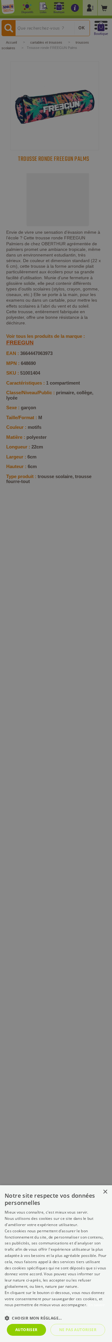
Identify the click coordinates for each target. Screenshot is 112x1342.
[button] (56, 1317)
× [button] (105, 1192)
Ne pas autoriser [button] (77, 1329)
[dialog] (56, 1263)
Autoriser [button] (26, 1329)
